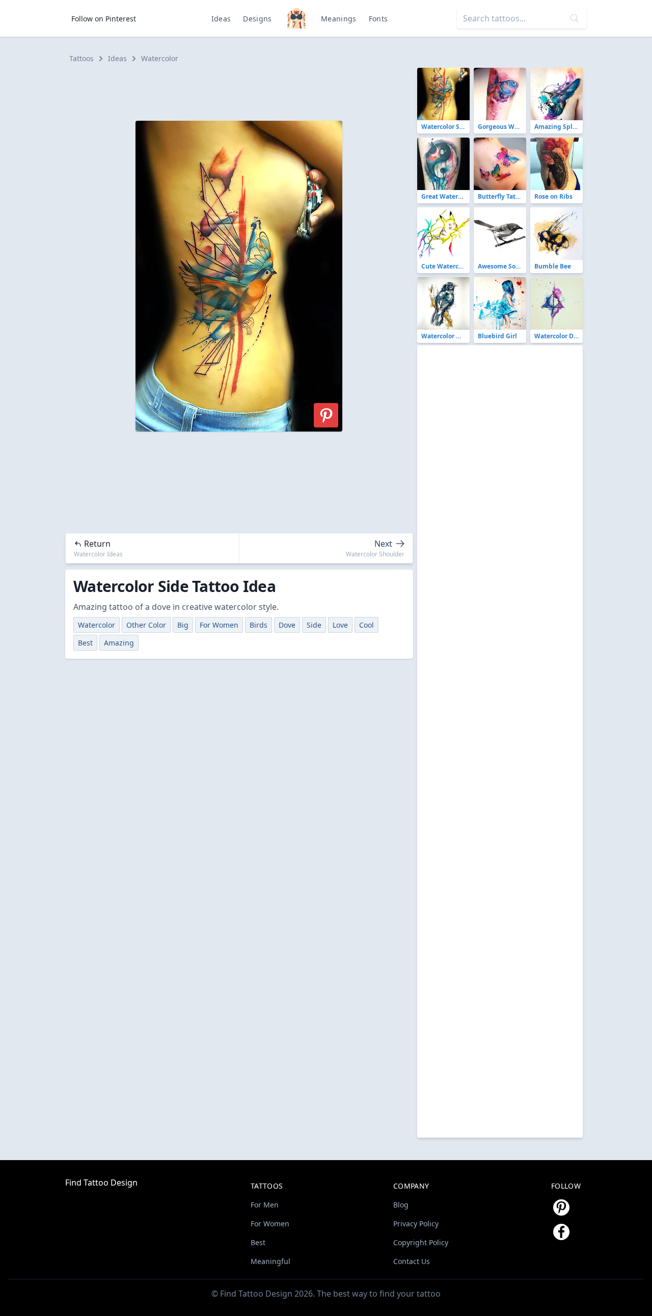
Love (340, 625)
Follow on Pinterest (103, 18)
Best (85, 643)
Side (314, 625)
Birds (258, 625)
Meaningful (270, 1261)
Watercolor (159, 58)
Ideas (221, 18)
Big (182, 625)
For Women (219, 625)
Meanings (339, 18)
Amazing (119, 643)
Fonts (378, 18)
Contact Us (411, 1261)
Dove (287, 625)
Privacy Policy (416, 1223)
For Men (265, 1205)
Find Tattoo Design (101, 1182)
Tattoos (81, 58)
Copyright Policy (420, 1242)
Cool (366, 625)
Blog (401, 1205)
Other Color (146, 625)
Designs (257, 18)
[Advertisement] (243, 91)
